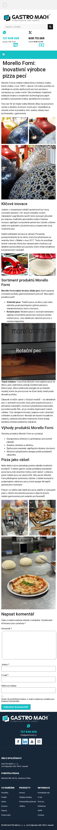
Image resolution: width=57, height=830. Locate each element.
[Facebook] (18, 741)
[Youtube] (32, 741)
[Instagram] (39, 741)
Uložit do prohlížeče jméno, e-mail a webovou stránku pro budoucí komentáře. (27, 700)
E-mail (4, 675)
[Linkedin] (25, 741)
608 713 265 (36, 38)
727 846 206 (11, 38)
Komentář (6, 629)
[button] (5, 5)
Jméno (5, 665)
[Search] (50, 26)
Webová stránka (8, 686)
